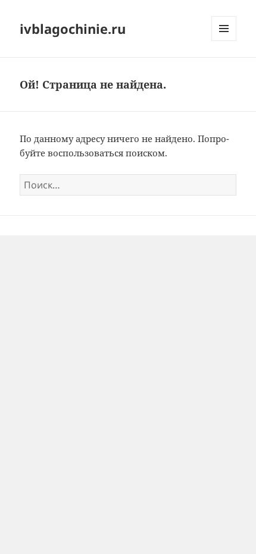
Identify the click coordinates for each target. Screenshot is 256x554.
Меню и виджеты (224, 40)
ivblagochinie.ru (73, 28)
